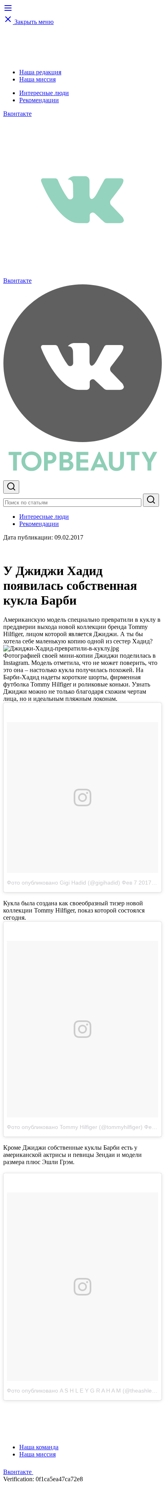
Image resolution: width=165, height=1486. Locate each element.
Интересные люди (44, 92)
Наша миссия (37, 79)
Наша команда (38, 1447)
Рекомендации (39, 100)
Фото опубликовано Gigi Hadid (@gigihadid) (63, 882)
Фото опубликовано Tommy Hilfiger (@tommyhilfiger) (75, 1127)
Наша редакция (40, 72)
